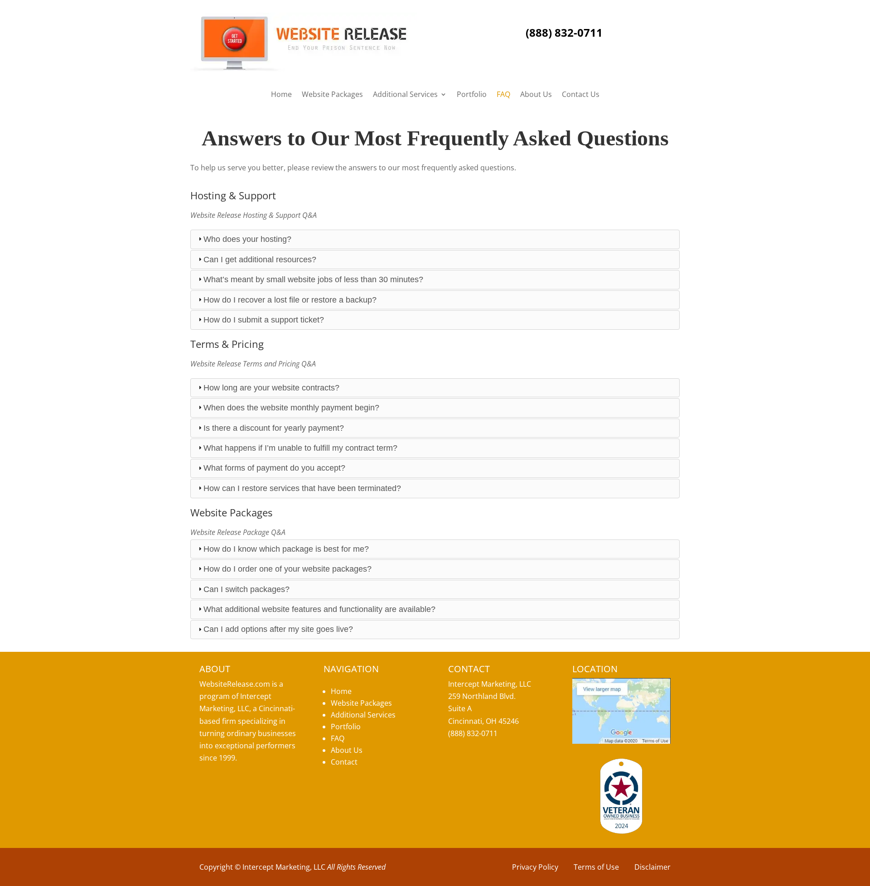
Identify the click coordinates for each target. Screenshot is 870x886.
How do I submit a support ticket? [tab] (263, 319)
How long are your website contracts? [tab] (271, 387)
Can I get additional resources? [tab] (259, 259)
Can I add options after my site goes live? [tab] (278, 629)
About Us (536, 95)
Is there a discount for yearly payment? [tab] (273, 428)
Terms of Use (596, 867)
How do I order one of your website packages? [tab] (287, 568)
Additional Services (405, 95)
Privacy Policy (535, 867)
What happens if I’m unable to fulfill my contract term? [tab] (300, 448)
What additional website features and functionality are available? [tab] (319, 609)
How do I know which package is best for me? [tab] (286, 549)
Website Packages (332, 95)
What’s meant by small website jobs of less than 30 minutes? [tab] (313, 279)
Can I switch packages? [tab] (246, 589)
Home (281, 95)
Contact (344, 762)
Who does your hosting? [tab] (247, 239)
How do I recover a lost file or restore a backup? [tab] (290, 299)
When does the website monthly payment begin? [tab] (291, 407)
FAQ (503, 95)
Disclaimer (652, 867)
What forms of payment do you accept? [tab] (274, 467)
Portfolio (472, 95)
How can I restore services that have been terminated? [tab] (302, 488)
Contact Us (580, 95)
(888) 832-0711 (564, 32)
